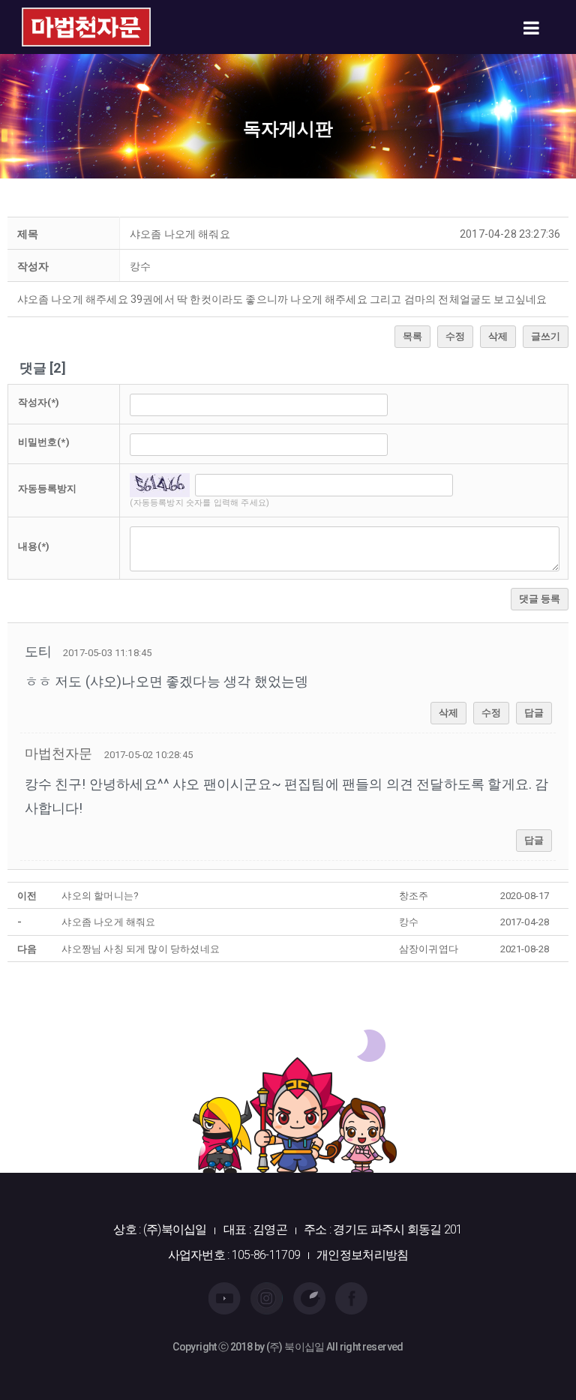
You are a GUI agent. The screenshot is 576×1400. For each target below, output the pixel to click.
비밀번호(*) (44, 442)
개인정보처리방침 (362, 1255)
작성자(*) (39, 402)
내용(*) (34, 546)
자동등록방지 (47, 488)
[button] (59, 753)
